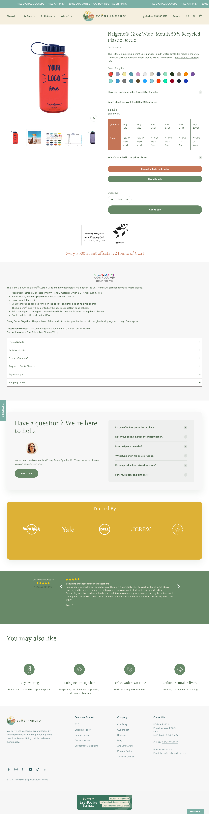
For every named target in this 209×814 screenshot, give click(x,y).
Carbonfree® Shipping (86, 745)
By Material (46, 16)
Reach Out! (26, 473)
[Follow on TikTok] (38, 769)
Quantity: (113, 192)
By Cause (28, 16)
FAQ (77, 724)
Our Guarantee (82, 740)
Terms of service (125, 756)
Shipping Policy (83, 729)
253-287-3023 (170, 742)
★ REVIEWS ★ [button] (3, 410)
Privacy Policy (124, 751)
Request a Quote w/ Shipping (155, 169)
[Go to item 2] (34, 138)
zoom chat (166, 749)
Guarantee (139, 689)
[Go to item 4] (73, 140)
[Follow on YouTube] (30, 769)
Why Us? (65, 16)
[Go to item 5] (92, 138)
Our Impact (123, 729)
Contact (176, 16)
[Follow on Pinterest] (23, 769)
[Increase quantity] (127, 199)
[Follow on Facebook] (9, 769)
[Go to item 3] (54, 139)
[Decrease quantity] (112, 199)
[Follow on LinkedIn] (45, 769)
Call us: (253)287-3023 (156, 16)
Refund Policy (82, 735)
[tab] (104, 342)
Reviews (121, 735)
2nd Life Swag (125, 745)
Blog (119, 740)
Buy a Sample (155, 179)
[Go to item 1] (15, 138)
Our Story (122, 724)
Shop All (11, 16)
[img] (43, 583)
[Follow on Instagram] (16, 769)
